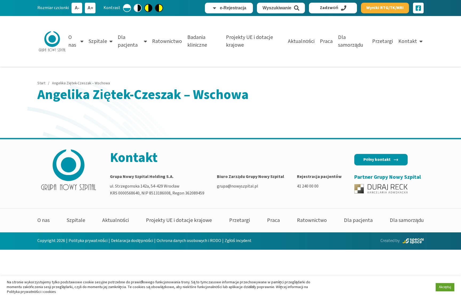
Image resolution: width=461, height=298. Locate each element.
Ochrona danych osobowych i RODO (189, 241)
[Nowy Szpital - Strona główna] (52, 41)
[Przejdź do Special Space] (413, 241)
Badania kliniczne (197, 41)
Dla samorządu (350, 41)
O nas (72, 41)
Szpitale (98, 41)
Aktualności (301, 41)
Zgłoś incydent (238, 241)
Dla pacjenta (128, 41)
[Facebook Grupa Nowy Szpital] (418, 8)
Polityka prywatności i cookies (31, 292)
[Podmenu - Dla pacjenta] (145, 41)
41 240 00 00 (308, 186)
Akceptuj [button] (445, 287)
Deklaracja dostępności (132, 241)
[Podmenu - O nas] (82, 41)
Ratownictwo (167, 41)
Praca (326, 41)
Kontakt (407, 41)
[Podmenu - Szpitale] (111, 41)
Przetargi (382, 41)
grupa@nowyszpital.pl (237, 186)
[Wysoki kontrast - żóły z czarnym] (148, 8)
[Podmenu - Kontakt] (421, 41)
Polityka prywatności (88, 241)
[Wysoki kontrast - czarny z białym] (138, 8)
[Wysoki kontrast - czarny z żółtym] (159, 8)
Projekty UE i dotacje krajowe (249, 41)
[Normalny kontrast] (127, 8)
